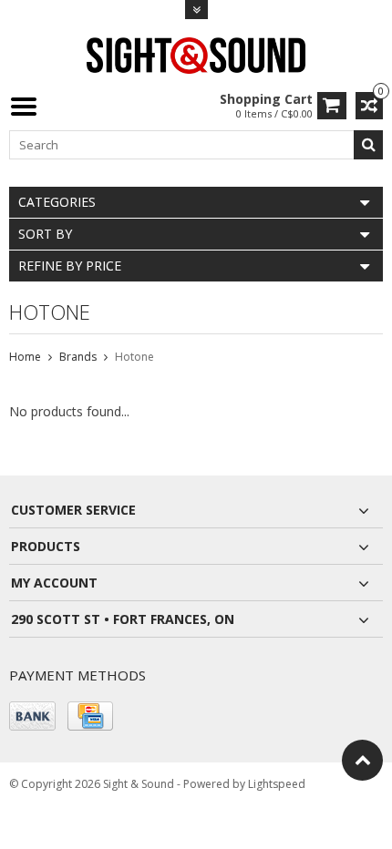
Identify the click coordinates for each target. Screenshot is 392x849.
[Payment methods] (32, 716)
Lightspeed (276, 784)
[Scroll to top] (362, 760)
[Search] (368, 144)
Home (25, 356)
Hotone (134, 356)
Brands (78, 356)
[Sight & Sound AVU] (196, 54)
